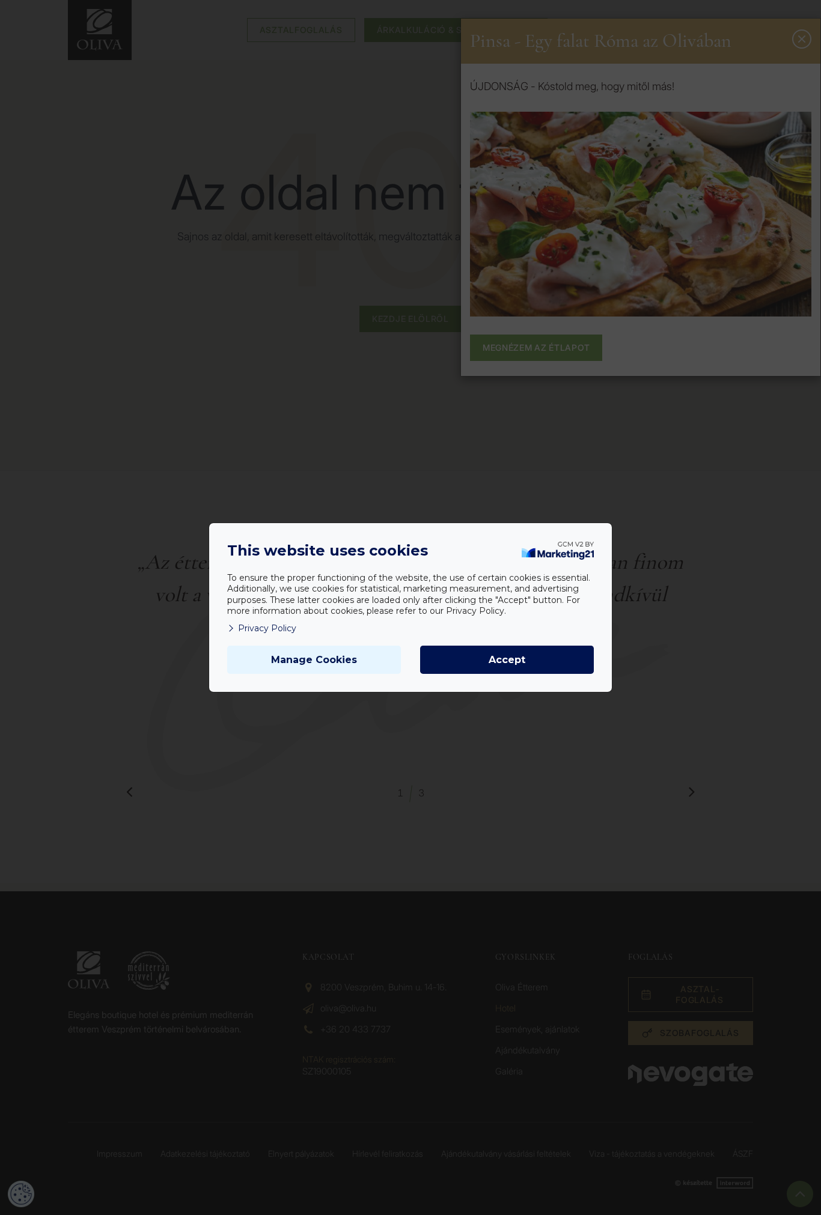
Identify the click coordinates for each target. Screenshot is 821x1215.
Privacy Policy (267, 628)
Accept (507, 659)
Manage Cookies (314, 659)
